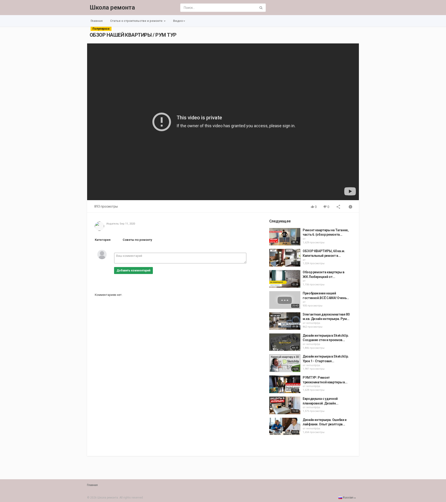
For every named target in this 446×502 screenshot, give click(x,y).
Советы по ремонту (137, 239)
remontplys (313, 323)
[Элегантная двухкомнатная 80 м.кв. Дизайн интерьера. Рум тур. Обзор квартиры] (284, 321)
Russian (348, 497)
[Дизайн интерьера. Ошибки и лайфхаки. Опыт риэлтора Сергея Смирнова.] (284, 426)
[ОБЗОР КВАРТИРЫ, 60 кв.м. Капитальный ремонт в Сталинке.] (284, 258)
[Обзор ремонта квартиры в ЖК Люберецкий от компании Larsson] (284, 279)
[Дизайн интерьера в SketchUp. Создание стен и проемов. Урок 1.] (284, 342)
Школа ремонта (112, 7)
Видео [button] (178, 21)
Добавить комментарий (133, 270)
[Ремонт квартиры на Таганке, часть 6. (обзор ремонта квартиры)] (284, 237)
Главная (97, 21)
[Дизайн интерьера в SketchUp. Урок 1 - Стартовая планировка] (284, 363)
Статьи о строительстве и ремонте (136, 21)
